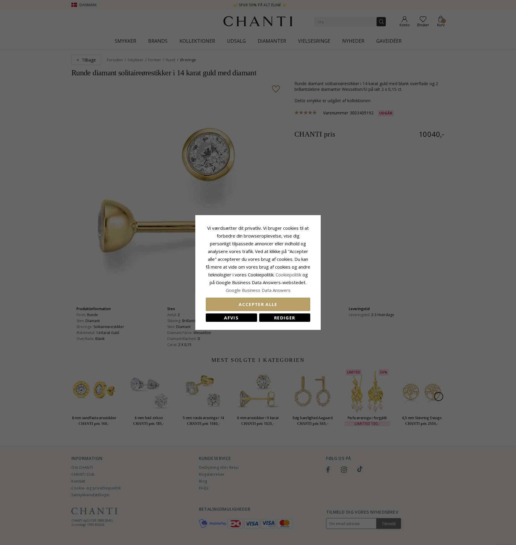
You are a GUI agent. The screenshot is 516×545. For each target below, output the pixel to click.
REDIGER (284, 318)
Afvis (231, 318)
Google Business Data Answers (258, 290)
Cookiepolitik (288, 275)
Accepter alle (258, 304)
